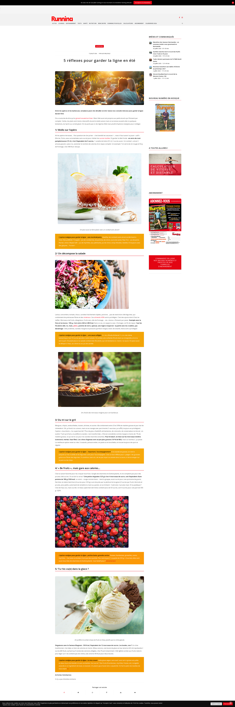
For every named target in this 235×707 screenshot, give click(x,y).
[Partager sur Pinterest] (107, 692)
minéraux (87, 317)
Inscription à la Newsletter (142, 2)
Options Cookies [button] (216, 704)
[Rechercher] (182, 23)
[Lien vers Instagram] (182, 17)
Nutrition (99, 46)
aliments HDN (99, 317)
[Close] (233, 3)
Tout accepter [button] (228, 704)
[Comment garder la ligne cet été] (99, 88)
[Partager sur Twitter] (78, 692)
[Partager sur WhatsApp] (92, 692)
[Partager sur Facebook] (64, 692)
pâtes (75, 326)
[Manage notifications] (230, 702)
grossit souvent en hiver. (84, 118)
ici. (68, 669)
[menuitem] (54, 23)
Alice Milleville (105, 53)
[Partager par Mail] (135, 692)
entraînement (111, 561)
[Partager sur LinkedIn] (121, 692)
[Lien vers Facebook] (179, 17)
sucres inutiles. (105, 138)
